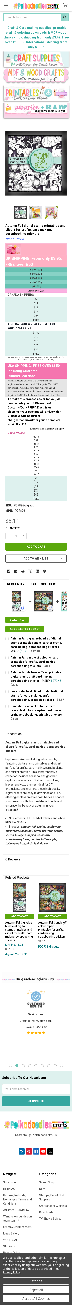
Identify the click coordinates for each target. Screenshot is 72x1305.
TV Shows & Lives (50, 1218)
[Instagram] (22, 1151)
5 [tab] (35, 1065)
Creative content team (17, 1227)
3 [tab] (23, 1065)
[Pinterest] (44, 571)
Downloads (46, 1212)
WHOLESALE (11, 1239)
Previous (7, 921)
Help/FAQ (9, 1188)
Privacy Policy (11, 1272)
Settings (36, 1281)
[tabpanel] (35, 1022)
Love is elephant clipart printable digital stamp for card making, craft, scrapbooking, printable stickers (37, 695)
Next (65, 921)
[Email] (16, 571)
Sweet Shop (47, 1182)
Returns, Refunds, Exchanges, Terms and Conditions (17, 1199)
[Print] (23, 571)
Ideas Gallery (11, 1233)
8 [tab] (55, 1065)
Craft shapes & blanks (53, 1205)
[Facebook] (8, 571)
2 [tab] (16, 1065)
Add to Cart (19, 916)
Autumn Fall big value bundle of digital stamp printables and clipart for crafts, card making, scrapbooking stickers (36, 642)
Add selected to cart (25, 628)
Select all (17, 619)
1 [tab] (10, 1065)
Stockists (9, 1246)
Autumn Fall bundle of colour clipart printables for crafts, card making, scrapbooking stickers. (34, 662)
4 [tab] (29, 1065)
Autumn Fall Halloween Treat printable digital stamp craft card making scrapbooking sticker (36, 676)
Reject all (36, 1290)
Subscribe (9, 1182)
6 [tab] (42, 1065)
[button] (36, 60)
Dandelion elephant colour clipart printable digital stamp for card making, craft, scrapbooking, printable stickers (37, 710)
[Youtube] (43, 1151)
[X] (30, 571)
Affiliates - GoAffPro (16, 1210)
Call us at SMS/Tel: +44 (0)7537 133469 (36, 1141)
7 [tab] (48, 1065)
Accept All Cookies (36, 1298)
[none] (36, 163)
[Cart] (66, 5)
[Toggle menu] (5, 5)
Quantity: (12, 528)
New (42, 1188)
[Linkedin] (37, 571)
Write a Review (14, 239)
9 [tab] (61, 1065)
